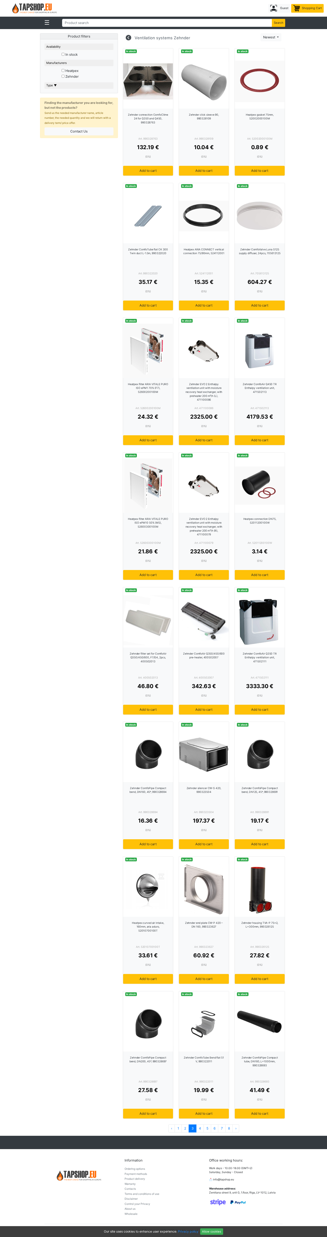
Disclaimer (131, 1198)
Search (278, 22)
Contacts (130, 1188)
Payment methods (136, 1174)
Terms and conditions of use (142, 1193)
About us (130, 1208)
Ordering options (135, 1168)
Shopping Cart (311, 8)
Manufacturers (56, 63)
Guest (284, 8)
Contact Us (79, 131)
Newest (269, 37)
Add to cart (147, 170)
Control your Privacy (137, 1203)
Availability (53, 46)
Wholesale (131, 1213)
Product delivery (135, 1178)
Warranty (130, 1184)
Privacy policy (188, 1231)
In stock (71, 54)
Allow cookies (211, 1231)
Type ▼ (51, 85)
